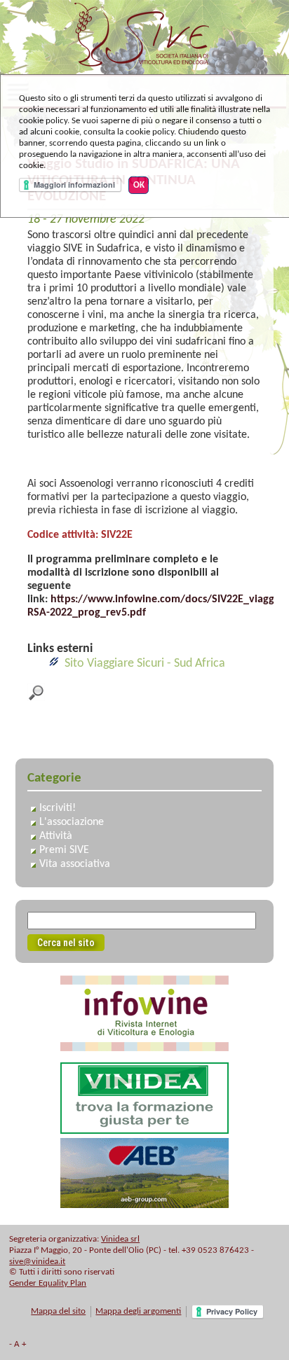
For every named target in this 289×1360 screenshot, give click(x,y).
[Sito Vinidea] (144, 1131)
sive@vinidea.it (37, 1261)
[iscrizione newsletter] (144, 1048)
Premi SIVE (64, 850)
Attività (55, 836)
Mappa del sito (58, 1311)
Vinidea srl (120, 1239)
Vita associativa (74, 864)
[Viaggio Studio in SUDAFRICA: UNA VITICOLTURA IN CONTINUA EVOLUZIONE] (36, 698)
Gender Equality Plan (47, 1283)
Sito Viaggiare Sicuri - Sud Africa (145, 663)
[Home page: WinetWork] (144, 67)
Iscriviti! (57, 808)
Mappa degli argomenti (138, 1311)
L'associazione (71, 822)
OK (138, 185)
